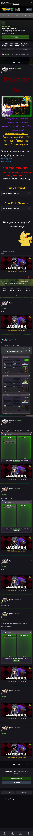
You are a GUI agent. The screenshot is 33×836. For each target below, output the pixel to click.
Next (27, 62)
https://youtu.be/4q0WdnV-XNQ (16, 179)
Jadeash (11, 68)
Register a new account (16, 778)
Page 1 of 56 (16, 62)
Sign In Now (16, 782)
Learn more (3, 3)
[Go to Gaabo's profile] (5, 600)
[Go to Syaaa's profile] (5, 340)
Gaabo (11, 599)
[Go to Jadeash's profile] (3, 54)
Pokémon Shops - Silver (22, 54)
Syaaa (11, 339)
